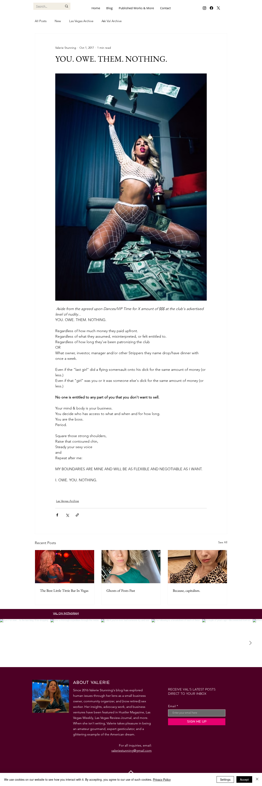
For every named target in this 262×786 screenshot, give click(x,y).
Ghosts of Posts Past (120, 590)
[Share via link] (77, 515)
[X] (218, 8)
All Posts (40, 21)
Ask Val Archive (112, 21)
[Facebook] (211, 8)
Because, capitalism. (186, 590)
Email (172, 706)
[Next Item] (250, 643)
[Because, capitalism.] (197, 566)
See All (222, 542)
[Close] (257, 779)
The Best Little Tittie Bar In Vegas (64, 590)
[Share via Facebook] (57, 515)
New (58, 21)
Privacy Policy (162, 779)
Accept (244, 779)
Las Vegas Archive (81, 21)
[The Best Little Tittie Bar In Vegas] (64, 566)
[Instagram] (204, 8)
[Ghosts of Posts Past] (131, 566)
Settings (225, 779)
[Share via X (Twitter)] (67, 515)
